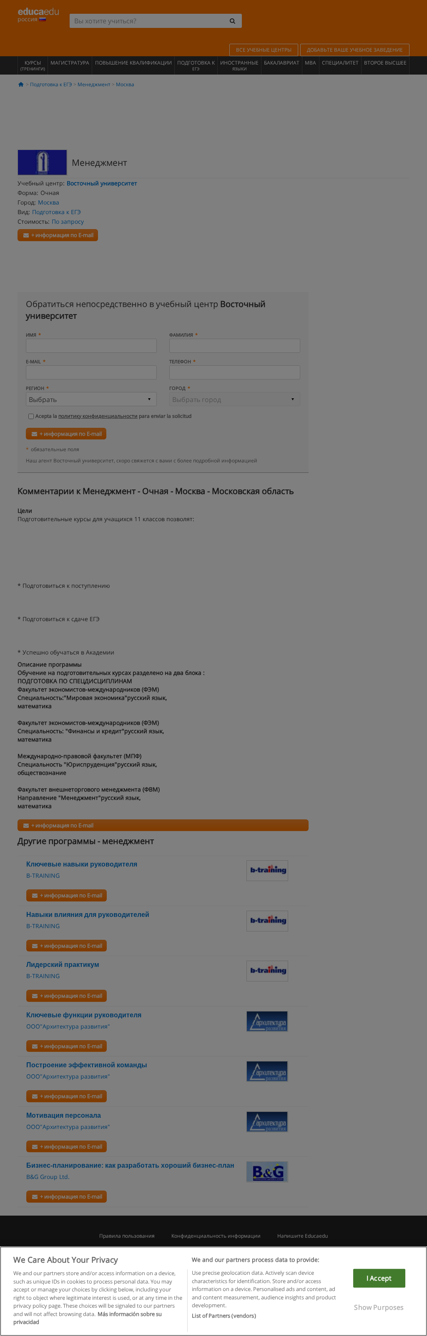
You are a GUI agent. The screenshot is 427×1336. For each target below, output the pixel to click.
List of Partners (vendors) (224, 1315)
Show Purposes (379, 1307)
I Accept (379, 1278)
